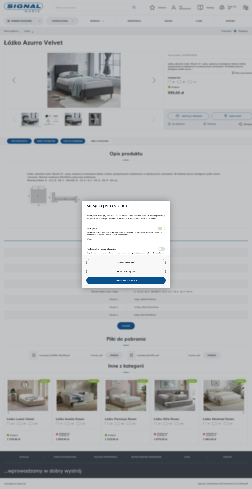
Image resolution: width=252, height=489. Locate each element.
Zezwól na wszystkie (126, 280)
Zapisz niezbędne (126, 271)
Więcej (89, 239)
